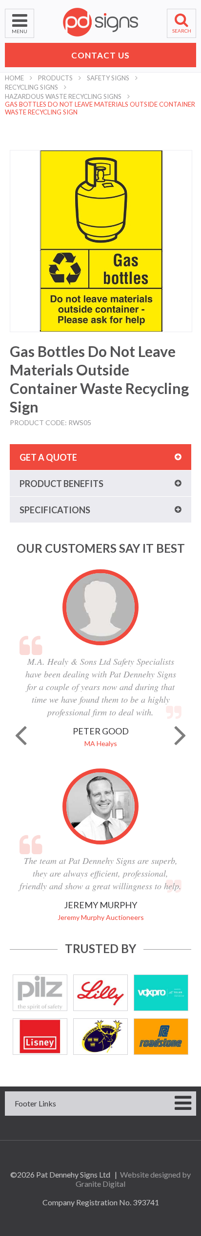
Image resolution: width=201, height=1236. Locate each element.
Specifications (55, 510)
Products (55, 78)
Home (14, 78)
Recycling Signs (31, 87)
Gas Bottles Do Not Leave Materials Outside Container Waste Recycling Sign (100, 108)
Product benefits (61, 483)
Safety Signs (108, 78)
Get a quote (48, 457)
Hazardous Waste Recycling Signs (63, 96)
